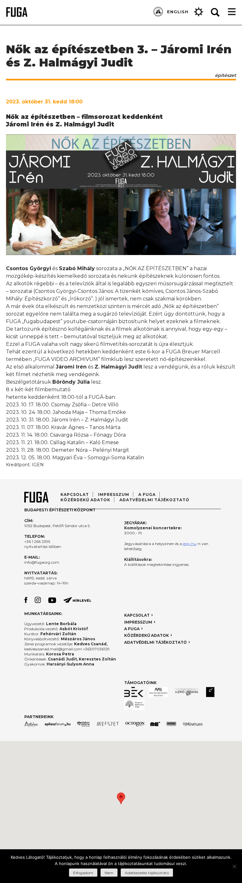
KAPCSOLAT (137, 615)
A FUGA (147, 494)
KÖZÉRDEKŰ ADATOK (146, 635)
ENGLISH (177, 11)
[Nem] (234, 866)
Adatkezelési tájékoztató (147, 872)
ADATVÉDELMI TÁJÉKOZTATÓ (154, 499)
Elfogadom (83, 872)
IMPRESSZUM (138, 622)
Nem (109, 872)
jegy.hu (189, 543)
